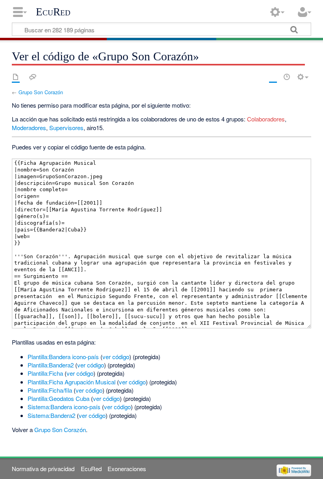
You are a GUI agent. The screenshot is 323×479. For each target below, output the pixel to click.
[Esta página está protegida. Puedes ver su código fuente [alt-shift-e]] (273, 77)
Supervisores (66, 127)
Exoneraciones (127, 468)
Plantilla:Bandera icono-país (63, 356)
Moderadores (29, 127)
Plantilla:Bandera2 (51, 365)
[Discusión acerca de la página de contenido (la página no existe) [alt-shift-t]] (33, 77)
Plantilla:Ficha (45, 373)
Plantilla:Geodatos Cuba (58, 398)
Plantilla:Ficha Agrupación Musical (71, 382)
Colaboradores (266, 119)
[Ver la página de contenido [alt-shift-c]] (16, 77)
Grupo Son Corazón (41, 92)
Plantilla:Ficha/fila (50, 390)
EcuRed (53, 12)
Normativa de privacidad (43, 468)
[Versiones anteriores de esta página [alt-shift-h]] (287, 77)
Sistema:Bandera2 (51, 415)
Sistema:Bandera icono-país (64, 407)
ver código (115, 356)
